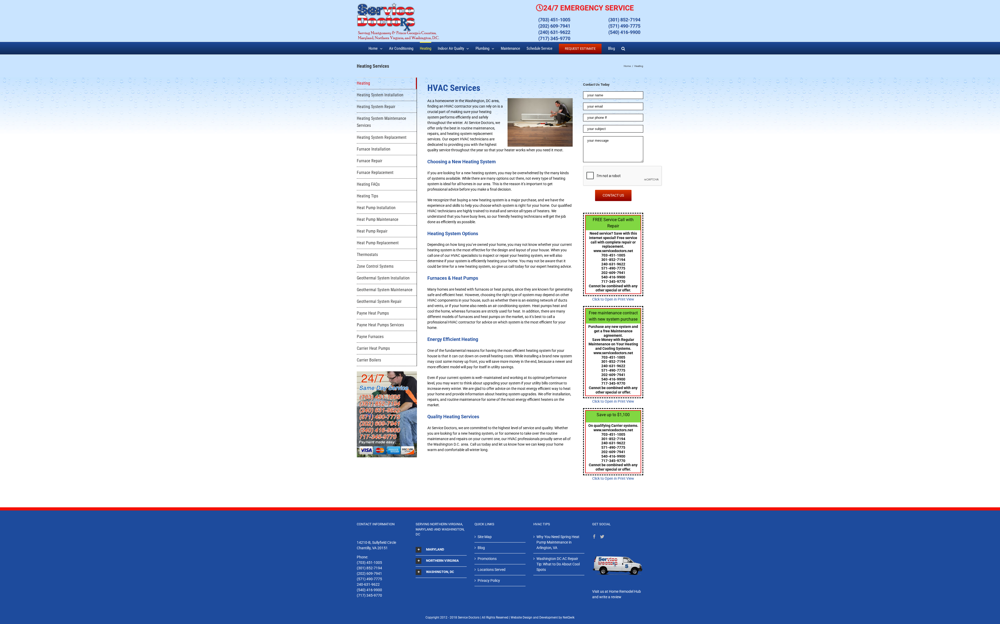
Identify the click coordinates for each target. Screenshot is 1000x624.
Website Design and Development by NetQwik (542, 617)
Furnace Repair (369, 160)
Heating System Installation (380, 94)
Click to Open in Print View (613, 299)
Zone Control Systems (375, 266)
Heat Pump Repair (372, 231)
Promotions (487, 559)
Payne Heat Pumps (373, 313)
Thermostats (367, 254)
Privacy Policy (489, 580)
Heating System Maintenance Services (381, 122)
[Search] (623, 48)
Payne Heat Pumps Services (380, 324)
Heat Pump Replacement (378, 242)
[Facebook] (594, 536)
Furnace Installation (373, 149)
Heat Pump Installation (376, 207)
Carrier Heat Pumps (373, 348)
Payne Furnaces (370, 336)
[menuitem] (375, 48)
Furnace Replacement (375, 172)
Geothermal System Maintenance (385, 289)
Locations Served (491, 569)
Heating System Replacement (382, 137)
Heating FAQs (368, 184)
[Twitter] (602, 536)
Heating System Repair (376, 106)
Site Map (485, 537)
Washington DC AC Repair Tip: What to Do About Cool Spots (558, 564)
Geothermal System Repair (379, 301)
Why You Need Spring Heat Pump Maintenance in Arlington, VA (557, 542)
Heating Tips (367, 196)
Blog (481, 548)
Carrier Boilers (369, 360)
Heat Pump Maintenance (377, 219)
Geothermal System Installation (383, 278)
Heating (363, 83)
